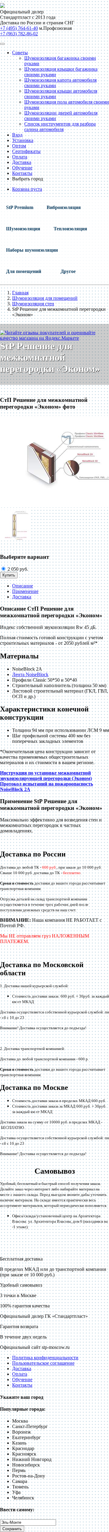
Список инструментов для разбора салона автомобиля (60, 126)
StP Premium (19, 207)
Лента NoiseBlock (30, 674)
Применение (25, 591)
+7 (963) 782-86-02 (19, 33)
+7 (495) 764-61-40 (19, 28)
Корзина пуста (27, 189)
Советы (20, 52)
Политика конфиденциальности (45, 1357)
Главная (20, 292)
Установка (22, 140)
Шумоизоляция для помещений (45, 298)
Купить (8, 575)
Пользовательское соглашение (43, 1363)
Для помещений (23, 271)
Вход (17, 134)
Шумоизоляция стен (33, 303)
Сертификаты (26, 151)
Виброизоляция (64, 207)
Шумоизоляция (23, 228)
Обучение (22, 167)
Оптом (19, 145)
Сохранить (12, 1529)
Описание (22, 585)
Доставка (21, 162)
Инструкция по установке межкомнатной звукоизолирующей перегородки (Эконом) (46, 775)
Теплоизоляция (70, 228)
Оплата (19, 156)
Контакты (22, 173)
